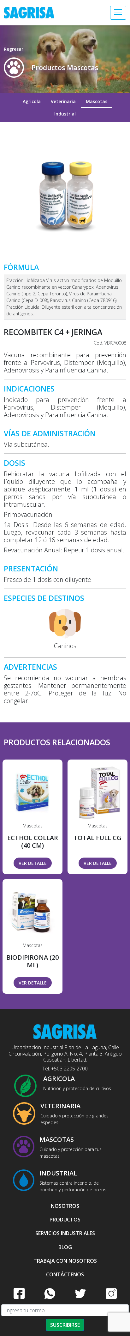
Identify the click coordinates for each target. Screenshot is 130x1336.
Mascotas (96, 101)
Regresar (13, 49)
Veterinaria (63, 101)
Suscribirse (65, 1324)
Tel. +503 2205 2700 (65, 1068)
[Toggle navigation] (118, 13)
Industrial (65, 114)
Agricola (32, 101)
